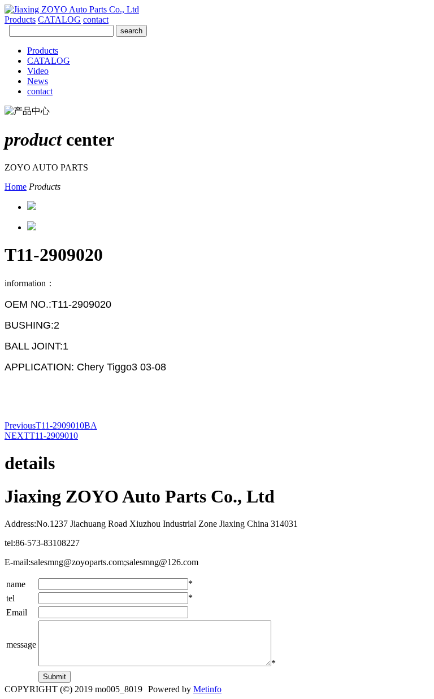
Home (16, 186)
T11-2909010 (41, 435)
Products (20, 19)
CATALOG (59, 19)
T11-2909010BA (51, 425)
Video (38, 71)
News (37, 81)
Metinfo (207, 689)
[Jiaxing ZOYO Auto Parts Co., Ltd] (72, 9)
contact (95, 19)
